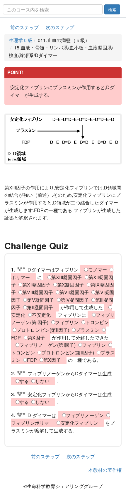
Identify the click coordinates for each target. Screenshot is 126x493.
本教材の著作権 (105, 470)
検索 (112, 9)
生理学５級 (21, 40)
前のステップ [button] (24, 27)
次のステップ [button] (60, 27)
